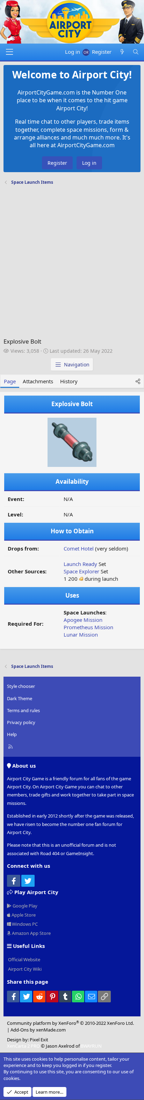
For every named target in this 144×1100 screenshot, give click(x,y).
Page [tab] (10, 381)
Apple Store (23, 915)
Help (12, 734)
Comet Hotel (79, 548)
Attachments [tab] (38, 381)
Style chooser (21, 686)
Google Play (24, 906)
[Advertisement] (72, 263)
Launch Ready (80, 563)
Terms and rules (23, 710)
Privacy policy (21, 722)
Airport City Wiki (24, 969)
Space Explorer (81, 571)
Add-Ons (19, 1030)
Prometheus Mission (88, 627)
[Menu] (9, 52)
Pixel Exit (39, 1039)
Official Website (23, 959)
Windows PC (24, 924)
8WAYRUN (91, 1046)
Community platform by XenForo (70, 1023)
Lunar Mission (81, 634)
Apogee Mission (83, 619)
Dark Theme (19, 698)
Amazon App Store (31, 933)
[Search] (136, 52)
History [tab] (69, 381)
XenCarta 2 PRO (23, 1046)
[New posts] (122, 52)
